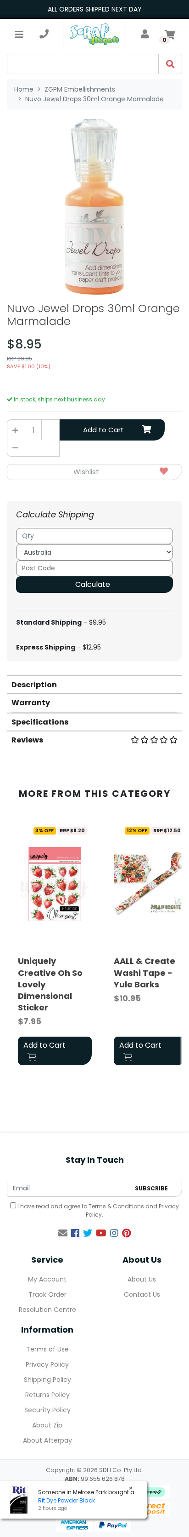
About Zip (47, 1425)
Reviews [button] (27, 740)
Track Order (47, 1294)
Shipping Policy (47, 1379)
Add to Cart (103, 430)
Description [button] (34, 684)
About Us (142, 1279)
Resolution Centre (47, 1309)
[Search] (170, 64)
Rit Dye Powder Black (66, 1500)
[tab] (94, 684)
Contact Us (142, 1294)
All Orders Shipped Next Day (95, 9)
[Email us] (62, 1233)
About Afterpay (47, 1440)
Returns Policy (47, 1394)
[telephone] (44, 34)
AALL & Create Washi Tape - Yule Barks (144, 972)
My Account (47, 1279)
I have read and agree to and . (97, 1210)
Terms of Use (47, 1349)
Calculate (92, 584)
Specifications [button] (39, 722)
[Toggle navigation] (19, 34)
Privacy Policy (47, 1364)
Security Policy (47, 1410)
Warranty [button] (30, 702)
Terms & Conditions (116, 1206)
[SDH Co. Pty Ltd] (94, 34)
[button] (94, 472)
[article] (55, 945)
